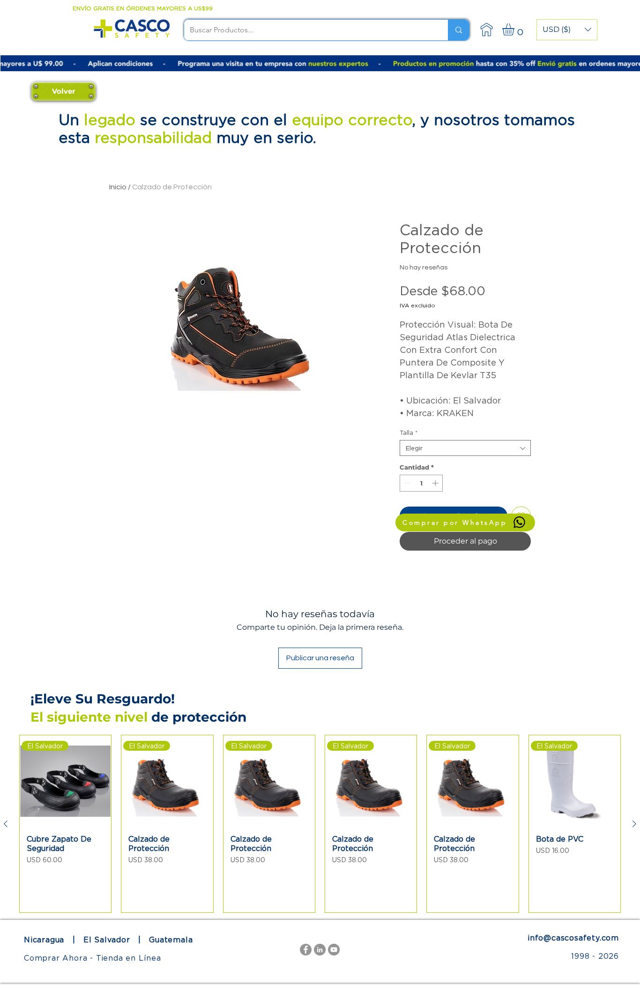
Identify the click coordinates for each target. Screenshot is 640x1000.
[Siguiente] (634, 823)
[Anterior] (5, 823)
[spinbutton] (421, 483)
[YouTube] (334, 949)
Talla (409, 432)
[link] (515, 29)
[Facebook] (306, 949)
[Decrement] (406, 483)
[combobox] (465, 448)
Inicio (118, 187)
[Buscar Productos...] (458, 30)
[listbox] (566, 29)
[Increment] (436, 483)
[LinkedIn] (320, 949)
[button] (566, 29)
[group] (320, 823)
